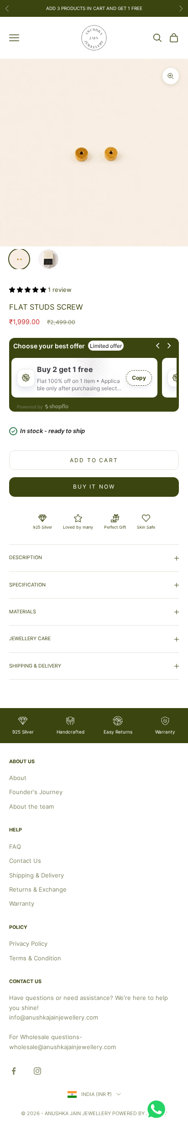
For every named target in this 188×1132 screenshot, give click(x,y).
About (17, 777)
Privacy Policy (28, 943)
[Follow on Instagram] (37, 1071)
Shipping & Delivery (36, 875)
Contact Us (25, 860)
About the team (31, 806)
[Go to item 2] (48, 259)
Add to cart (94, 460)
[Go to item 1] (19, 259)
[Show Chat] (158, 1109)
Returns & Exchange (38, 889)
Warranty (21, 903)
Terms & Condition (35, 958)
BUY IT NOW (94, 486)
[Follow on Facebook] (13, 1071)
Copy (139, 377)
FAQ (15, 846)
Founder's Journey (36, 791)
